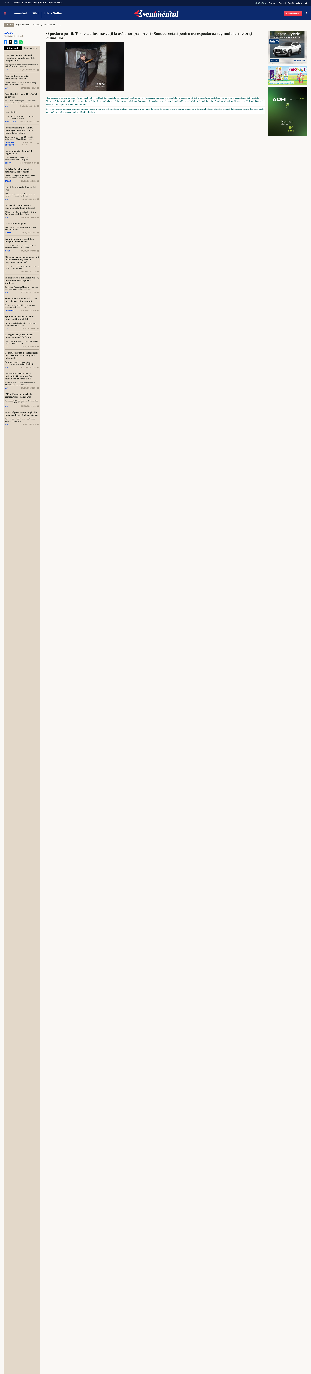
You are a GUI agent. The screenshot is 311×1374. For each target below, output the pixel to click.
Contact (272, 3)
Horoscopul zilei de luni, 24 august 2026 (23, 3)
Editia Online (53, 13)
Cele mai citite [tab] (31, 48)
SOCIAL (36, 24)
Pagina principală (23, 24)
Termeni (282, 3)
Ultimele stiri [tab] (13, 48)
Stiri (35, 13)
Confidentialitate (295, 3)
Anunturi (20, 13)
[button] (65, 3)
